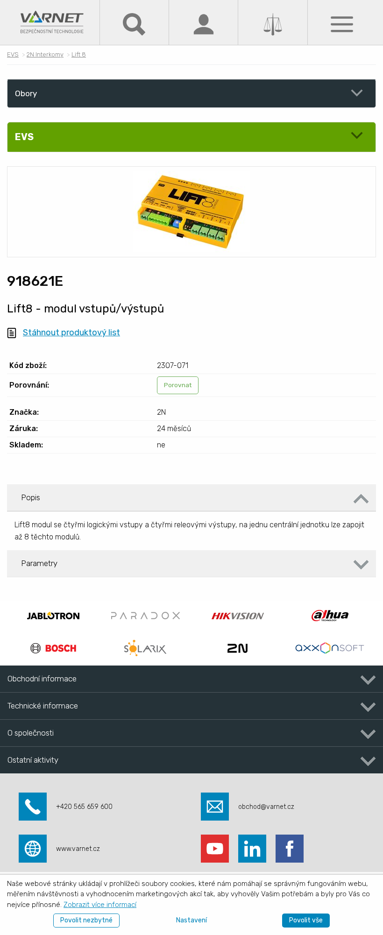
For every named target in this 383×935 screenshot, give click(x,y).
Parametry (39, 563)
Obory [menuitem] (26, 93)
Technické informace (42, 705)
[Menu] (342, 23)
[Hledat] (134, 23)
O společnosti (30, 732)
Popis (30, 497)
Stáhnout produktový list (71, 332)
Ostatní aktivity (32, 760)
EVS (13, 54)
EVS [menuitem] (24, 136)
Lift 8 (78, 54)
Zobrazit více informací (100, 904)
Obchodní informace (42, 678)
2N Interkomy (45, 54)
